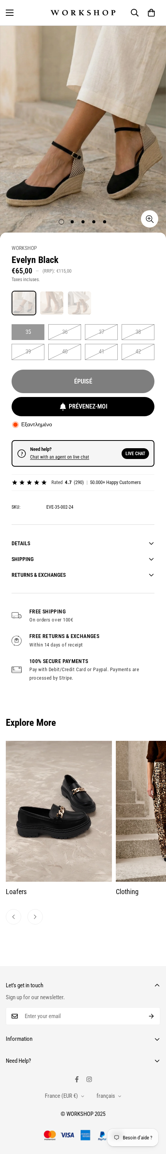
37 (101, 331)
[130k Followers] (89, 1079)
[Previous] (13, 917)
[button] (151, 13)
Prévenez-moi (88, 406)
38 (138, 331)
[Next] (35, 917)
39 (28, 351)
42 (138, 351)
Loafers (16, 892)
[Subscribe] (151, 1016)
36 (65, 331)
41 (101, 351)
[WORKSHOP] (83, 13)
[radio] (24, 303)
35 (28, 331)
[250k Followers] (77, 1079)
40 (65, 351)
